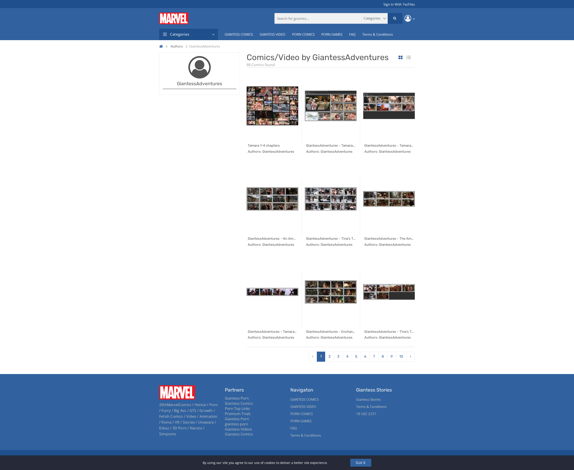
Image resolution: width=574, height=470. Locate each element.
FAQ (352, 34)
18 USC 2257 (366, 413)
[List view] (408, 57)
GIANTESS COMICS (239, 34)
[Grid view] (400, 57)
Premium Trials (238, 413)
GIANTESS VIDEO (272, 34)
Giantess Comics (239, 403)
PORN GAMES (331, 34)
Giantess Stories (368, 399)
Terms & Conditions (377, 34)
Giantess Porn (237, 398)
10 (401, 356)
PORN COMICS (303, 34)
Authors (177, 46)
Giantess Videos (238, 429)
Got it (360, 462)
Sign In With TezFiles (399, 4)
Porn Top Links (237, 408)
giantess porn (236, 424)
